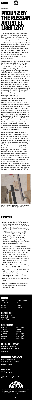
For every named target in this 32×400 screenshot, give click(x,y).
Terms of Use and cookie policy (12, 393)
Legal (18, 307)
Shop (3, 307)
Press (3, 305)
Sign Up (3, 351)
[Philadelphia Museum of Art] (16, 3)
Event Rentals (21, 300)
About (3, 300)
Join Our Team (5, 303)
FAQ (18, 305)
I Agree (16, 397)
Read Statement (6, 364)
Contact (19, 303)
